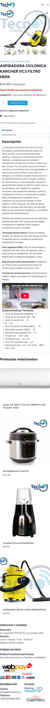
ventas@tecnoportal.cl (10, 692)
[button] (47, 13)
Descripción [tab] (7, 130)
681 (17, 699)
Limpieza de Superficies (15, 61)
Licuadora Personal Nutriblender (18, 543)
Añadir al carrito (17, 103)
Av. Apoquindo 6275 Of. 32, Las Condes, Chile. (22, 633)
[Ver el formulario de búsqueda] (42, 5)
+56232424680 (7, 699)
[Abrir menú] (48, 5)
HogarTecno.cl (13, 123)
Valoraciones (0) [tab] (9, 135)
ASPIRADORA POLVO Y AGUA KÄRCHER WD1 (24, 610)
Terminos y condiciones (35, 657)
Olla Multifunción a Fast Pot (16, 471)
